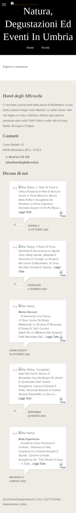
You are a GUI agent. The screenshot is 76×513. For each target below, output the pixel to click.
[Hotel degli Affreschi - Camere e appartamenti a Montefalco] (27, 4)
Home (30, 47)
